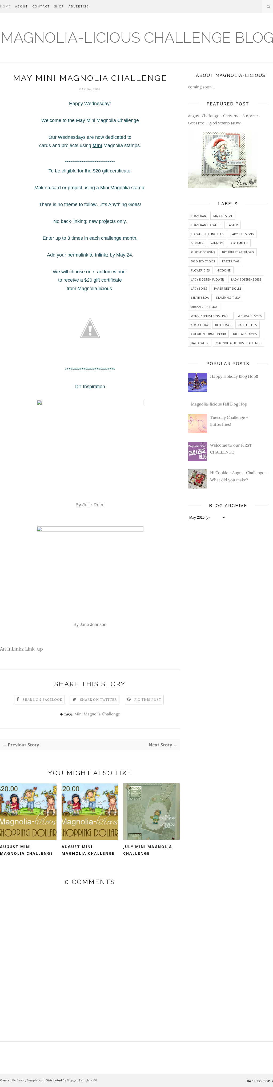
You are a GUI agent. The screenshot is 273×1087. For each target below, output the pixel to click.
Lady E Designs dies (246, 279)
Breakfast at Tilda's (238, 252)
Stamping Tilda (228, 298)
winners (217, 243)
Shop (59, 6)
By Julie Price (90, 504)
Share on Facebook (42, 700)
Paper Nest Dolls (227, 288)
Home (5, 6)
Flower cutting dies (207, 234)
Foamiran (198, 216)
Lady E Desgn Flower (207, 279)
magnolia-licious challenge (238, 343)
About (21, 6)
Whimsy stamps (250, 316)
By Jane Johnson (90, 624)
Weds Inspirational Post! (211, 316)
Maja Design (222, 216)
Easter (232, 225)
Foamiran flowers (205, 225)
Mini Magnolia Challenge (97, 713)
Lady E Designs (242, 234)
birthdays (223, 325)
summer (197, 243)
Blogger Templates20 (82, 1080)
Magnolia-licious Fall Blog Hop (219, 404)
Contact (41, 6)
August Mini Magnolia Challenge (26, 850)
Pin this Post (148, 700)
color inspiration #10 (208, 334)
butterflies (247, 325)
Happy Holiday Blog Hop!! (234, 376)
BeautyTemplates (29, 1080)
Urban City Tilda (204, 307)
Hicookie (224, 270)
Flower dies (200, 270)
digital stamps (245, 334)
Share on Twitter (98, 700)
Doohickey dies (203, 261)
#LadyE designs (203, 252)
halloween (199, 343)
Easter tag (230, 261)
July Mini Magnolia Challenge (147, 850)
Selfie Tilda (200, 298)
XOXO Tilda (199, 325)
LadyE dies (199, 288)
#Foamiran (239, 243)
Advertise (79, 6)
